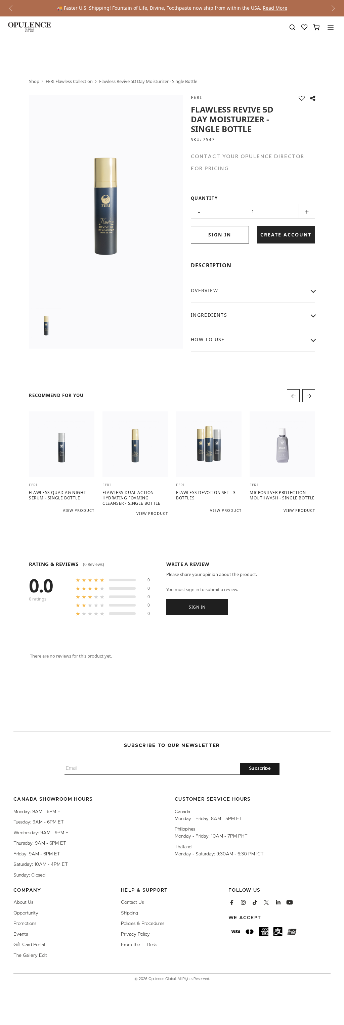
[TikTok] (255, 902)
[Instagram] (243, 902)
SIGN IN (219, 234)
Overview (204, 290)
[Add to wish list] (302, 98)
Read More (275, 8)
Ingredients (209, 315)
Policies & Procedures (142, 924)
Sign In (197, 607)
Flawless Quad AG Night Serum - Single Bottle (57, 495)
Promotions (24, 924)
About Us (23, 902)
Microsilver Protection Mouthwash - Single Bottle (282, 495)
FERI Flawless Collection (69, 81)
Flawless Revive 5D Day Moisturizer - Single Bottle (148, 81)
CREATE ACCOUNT (285, 234)
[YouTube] (289, 902)
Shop (34, 81)
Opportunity (25, 913)
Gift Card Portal (29, 945)
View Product (78, 510)
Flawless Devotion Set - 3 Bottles (206, 495)
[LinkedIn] (278, 902)
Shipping (129, 913)
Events (20, 934)
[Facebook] (231, 902)
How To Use (208, 339)
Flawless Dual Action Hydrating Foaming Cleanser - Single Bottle (131, 498)
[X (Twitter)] (266, 902)
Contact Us (132, 902)
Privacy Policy (135, 934)
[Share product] (312, 98)
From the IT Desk (139, 945)
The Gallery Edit (30, 955)
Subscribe (260, 769)
